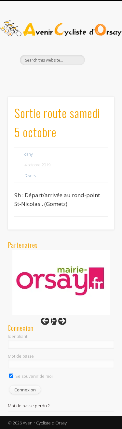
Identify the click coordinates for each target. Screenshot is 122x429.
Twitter (66, 76)
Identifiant (17, 336)
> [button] (59, 322)
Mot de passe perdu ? (28, 406)
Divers (30, 175)
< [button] (48, 322)
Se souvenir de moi (33, 376)
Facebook (53, 76)
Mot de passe (21, 356)
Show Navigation (98, 58)
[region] (61, 282)
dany (28, 154)
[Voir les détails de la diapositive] (61, 282)
